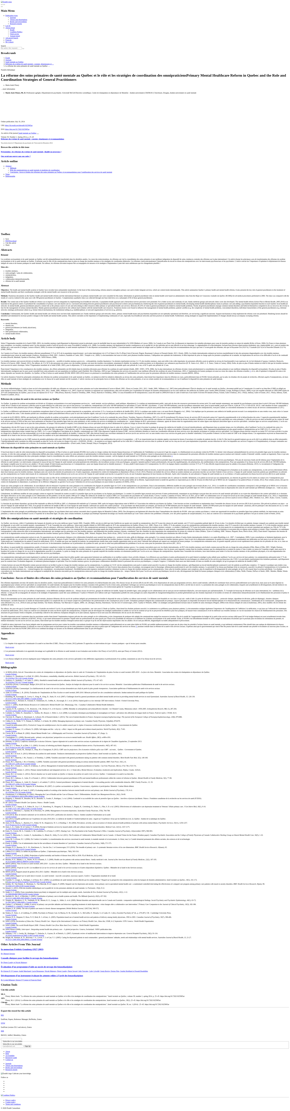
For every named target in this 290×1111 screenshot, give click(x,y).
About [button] (7, 28)
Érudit (12, 30)
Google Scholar (11, 674)
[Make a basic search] (2, 4)
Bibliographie (10, 176)
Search (3, 46)
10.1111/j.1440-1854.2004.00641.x (18, 939)
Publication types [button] (11, 16)
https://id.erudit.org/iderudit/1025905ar (19, 125)
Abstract (8, 166)
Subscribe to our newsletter (12, 1044)
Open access (14, 34)
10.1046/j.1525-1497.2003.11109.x (18, 809)
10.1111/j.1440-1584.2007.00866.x (18, 699)
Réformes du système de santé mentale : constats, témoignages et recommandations (32, 139)
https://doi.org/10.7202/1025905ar (17, 129)
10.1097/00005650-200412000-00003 (19, 829)
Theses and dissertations (18, 20)
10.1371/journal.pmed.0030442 (16, 857)
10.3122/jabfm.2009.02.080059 (16, 862)
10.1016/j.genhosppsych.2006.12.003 (18, 935)
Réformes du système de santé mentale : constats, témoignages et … (29, 64)
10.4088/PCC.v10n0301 (14, 906)
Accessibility (10, 1056)
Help (7, 1054)
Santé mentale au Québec (14, 62)
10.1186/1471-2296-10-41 (14, 764)
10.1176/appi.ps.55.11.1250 (15, 825)
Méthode (13, 168)
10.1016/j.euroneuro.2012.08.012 (17, 719)
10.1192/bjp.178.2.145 (13, 678)
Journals (13, 18)
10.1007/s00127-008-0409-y (15, 902)
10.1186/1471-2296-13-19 (14, 784)
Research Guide (11, 1058)
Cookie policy (10, 1102)
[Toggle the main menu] (2, 6)
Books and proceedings (18, 22)
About (12, 28)
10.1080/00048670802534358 (16, 894)
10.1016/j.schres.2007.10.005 (16, 711)
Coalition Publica (16, 32)
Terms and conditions (13, 1104)
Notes (7, 174)
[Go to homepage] (6, 2)
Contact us (9, 1060)
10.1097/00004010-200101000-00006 (19, 796)
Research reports (16, 24)
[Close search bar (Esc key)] (4, 4)
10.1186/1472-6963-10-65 (14, 849)
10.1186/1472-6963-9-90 (14, 886)
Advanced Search (11, 38)
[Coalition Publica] (8, 1095)
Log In (7, 26)
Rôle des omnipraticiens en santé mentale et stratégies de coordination (35, 170)
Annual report (15, 36)
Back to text (9, 647)
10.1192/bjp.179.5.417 (13, 682)
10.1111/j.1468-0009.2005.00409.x (18, 898)
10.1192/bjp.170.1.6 (12, 792)
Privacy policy (10, 1100)
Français (8, 40)
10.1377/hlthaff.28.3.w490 (15, 739)
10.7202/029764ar (33, 882)
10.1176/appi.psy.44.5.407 (14, 747)
